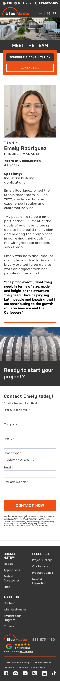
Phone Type (11, 453)
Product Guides (42, 573)
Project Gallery (42, 560)
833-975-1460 (48, 3)
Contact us (30, 68)
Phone (8, 439)
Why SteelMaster (15, 609)
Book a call (25, 3)
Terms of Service (30, 525)
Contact (9, 603)
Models (8, 564)
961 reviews (26, 651)
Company (10, 424)
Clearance (9, 667)
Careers (9, 626)
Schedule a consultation (30, 57)
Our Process (40, 566)
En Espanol (23, 667)
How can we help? (16, 482)
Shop (7, 587)
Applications (12, 570)
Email (7, 467)
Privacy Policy (38, 667)
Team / (11, 142)
